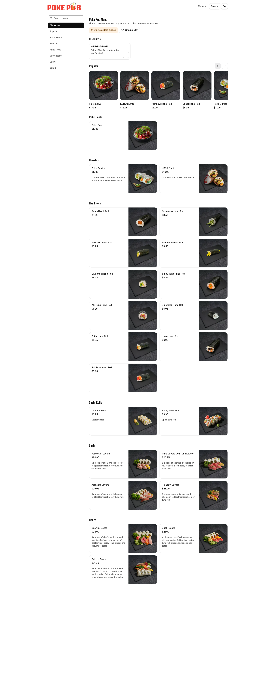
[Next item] (225, 66)
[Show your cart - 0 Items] (224, 6)
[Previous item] (218, 66)
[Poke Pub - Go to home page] (64, 6)
